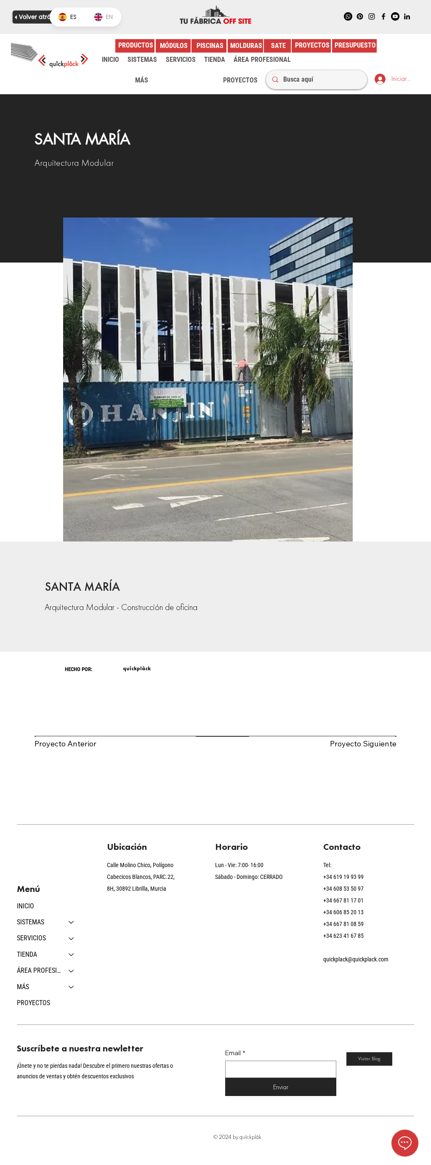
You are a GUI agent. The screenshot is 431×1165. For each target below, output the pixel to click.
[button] (142, 60)
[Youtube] (395, 16)
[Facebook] (383, 16)
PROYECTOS (33, 1003)
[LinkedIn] (407, 16)
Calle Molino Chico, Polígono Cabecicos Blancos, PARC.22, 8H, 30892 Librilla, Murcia (141, 877)
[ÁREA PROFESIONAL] (71, 971)
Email (235, 1053)
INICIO (25, 906)
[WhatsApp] (348, 16)
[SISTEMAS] (71, 922)
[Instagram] (371, 16)
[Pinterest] (360, 16)
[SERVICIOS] (71, 938)
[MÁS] (71, 987)
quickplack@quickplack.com (355, 959)
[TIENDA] (71, 955)
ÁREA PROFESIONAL (39, 970)
